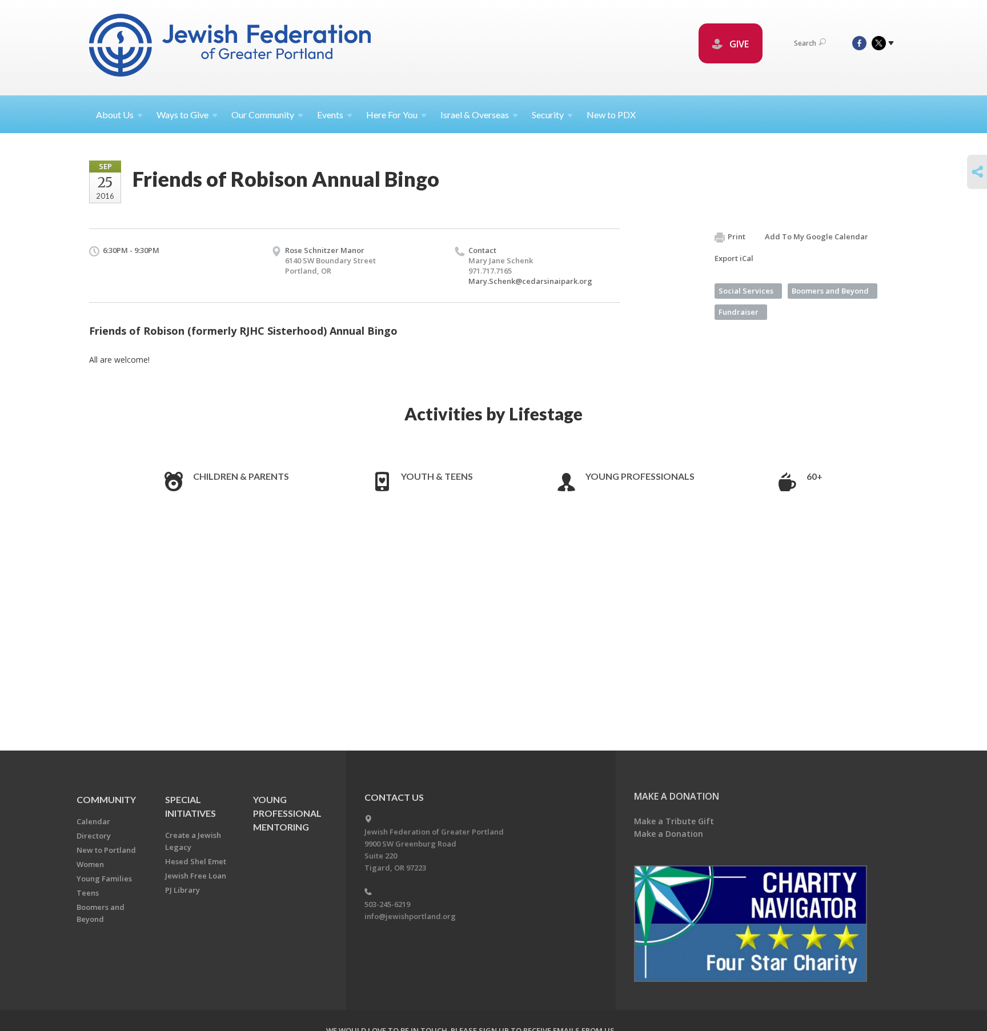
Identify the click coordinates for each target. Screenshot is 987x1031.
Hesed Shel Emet (195, 861)
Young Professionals (640, 476)
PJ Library (182, 890)
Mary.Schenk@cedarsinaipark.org (530, 281)
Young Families (104, 878)
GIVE (738, 44)
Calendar (93, 821)
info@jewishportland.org (410, 916)
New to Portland (106, 850)
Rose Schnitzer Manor (324, 250)
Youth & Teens (437, 476)
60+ (814, 476)
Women (90, 864)
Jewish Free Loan (195, 875)
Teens (88, 893)
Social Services (746, 291)
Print (736, 236)
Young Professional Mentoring (287, 813)
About (115, 114)
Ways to (182, 114)
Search (805, 43)
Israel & (474, 114)
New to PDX (611, 114)
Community (106, 799)
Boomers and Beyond (830, 291)
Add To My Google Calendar (816, 236)
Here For (392, 114)
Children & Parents (241, 476)
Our (262, 114)
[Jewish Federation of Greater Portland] (231, 47)
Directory (94, 836)
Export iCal (734, 258)
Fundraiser (739, 312)
